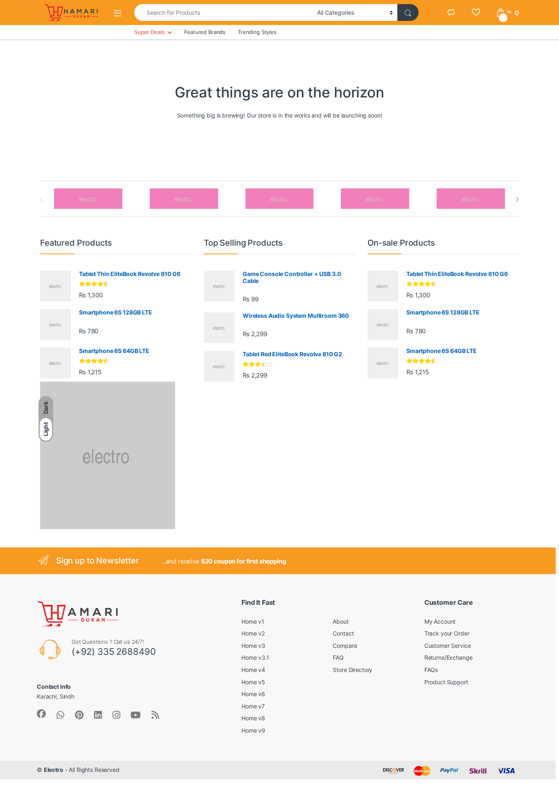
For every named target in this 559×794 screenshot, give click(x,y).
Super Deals (149, 32)
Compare (345, 645)
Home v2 (253, 633)
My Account (440, 621)
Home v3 (253, 645)
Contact (343, 633)
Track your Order (446, 633)
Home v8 (253, 718)
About (340, 621)
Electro (53, 769)
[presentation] (517, 199)
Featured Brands (204, 32)
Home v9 (253, 730)
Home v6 (253, 693)
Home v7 (253, 706)
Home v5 (253, 682)
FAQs (431, 669)
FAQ (338, 657)
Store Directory (352, 669)
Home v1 (252, 621)
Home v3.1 (255, 657)
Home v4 (253, 669)
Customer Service (447, 645)
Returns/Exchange (448, 657)
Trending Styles (257, 32)
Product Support (446, 682)
